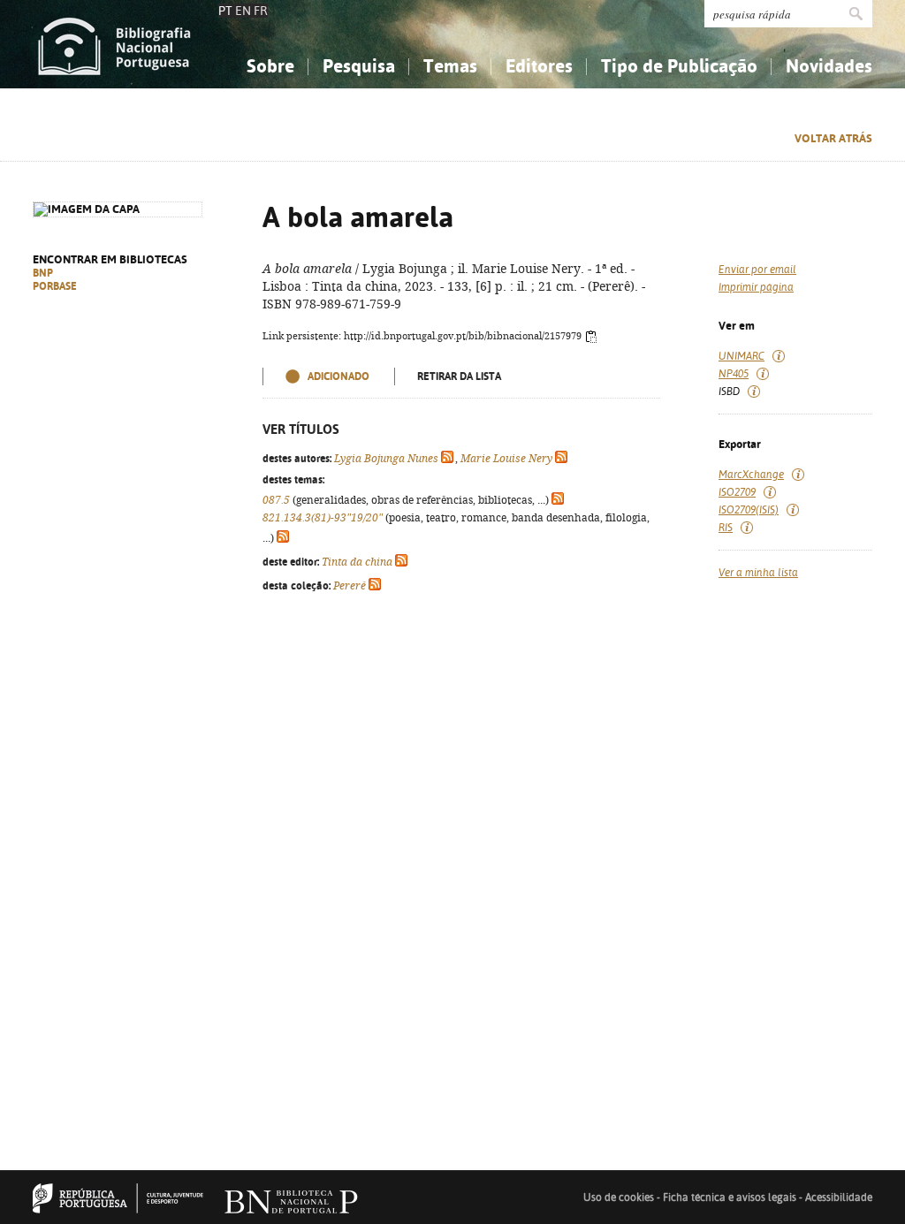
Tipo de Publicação (679, 66)
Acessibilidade (838, 1197)
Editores (539, 66)
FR (261, 11)
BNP (43, 273)
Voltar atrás (833, 138)
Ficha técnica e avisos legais (729, 1197)
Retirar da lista (459, 376)
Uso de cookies (618, 1197)
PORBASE (55, 286)
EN (243, 11)
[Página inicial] (114, 44)
